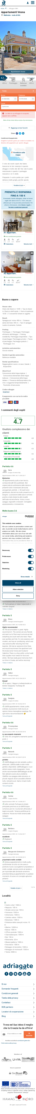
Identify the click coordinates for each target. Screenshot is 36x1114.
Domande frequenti (10, 989)
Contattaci (6, 1002)
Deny (18, 596)
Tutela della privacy (10, 998)
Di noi (4, 984)
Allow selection (18, 589)
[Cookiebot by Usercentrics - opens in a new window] (25, 516)
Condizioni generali (10, 993)
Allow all (18, 583)
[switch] (31, 556)
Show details (25, 577)
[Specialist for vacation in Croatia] (18, 966)
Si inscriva (29, 1034)
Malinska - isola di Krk (12, 15)
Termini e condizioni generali (18, 207)
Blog (4, 1016)
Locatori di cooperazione (13, 1012)
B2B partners (7, 1007)
